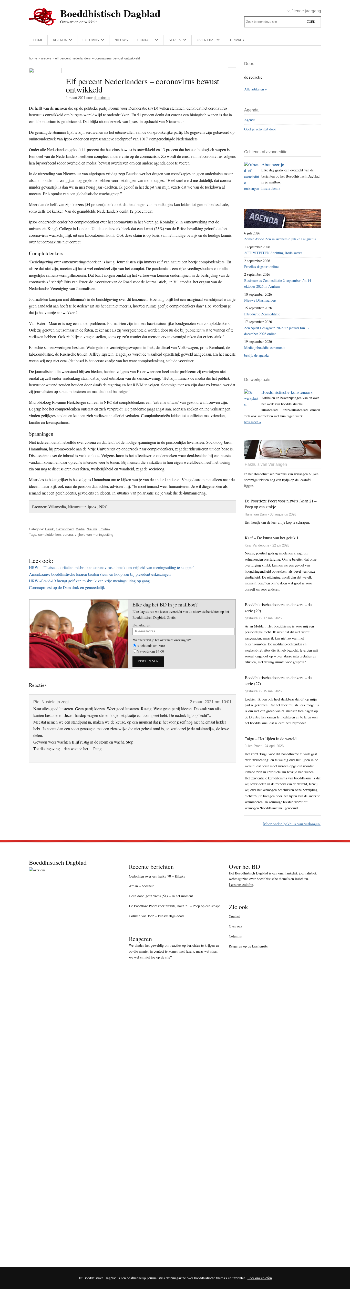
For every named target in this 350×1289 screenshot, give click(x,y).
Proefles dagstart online (261, 266)
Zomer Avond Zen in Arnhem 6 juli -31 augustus (280, 238)
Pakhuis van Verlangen (266, 464)
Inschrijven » (270, 188)
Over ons (235, 926)
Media (80, 529)
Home (33, 58)
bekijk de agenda (256, 355)
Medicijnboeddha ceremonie (264, 347)
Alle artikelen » (255, 89)
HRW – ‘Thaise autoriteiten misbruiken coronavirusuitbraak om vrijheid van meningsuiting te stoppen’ (111, 567)
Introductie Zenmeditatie (262, 314)
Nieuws (46, 58)
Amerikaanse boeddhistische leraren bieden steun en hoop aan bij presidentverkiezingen (100, 574)
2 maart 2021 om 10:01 (211, 702)
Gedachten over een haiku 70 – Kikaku (157, 876)
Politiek (104, 529)
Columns (235, 936)
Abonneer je (272, 164)
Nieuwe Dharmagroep (260, 300)
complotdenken (49, 535)
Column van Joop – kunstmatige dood (156, 915)
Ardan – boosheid (142, 885)
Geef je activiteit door (260, 129)
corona (68, 535)
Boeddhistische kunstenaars (287, 392)
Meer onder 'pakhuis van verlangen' (292, 823)
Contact (234, 916)
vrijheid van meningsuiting (94, 535)
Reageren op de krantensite (248, 946)
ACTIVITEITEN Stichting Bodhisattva (273, 252)
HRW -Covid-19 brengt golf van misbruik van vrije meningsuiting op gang (89, 580)
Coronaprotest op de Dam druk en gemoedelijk (67, 587)
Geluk (49, 529)
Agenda (249, 119)
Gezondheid (65, 529)
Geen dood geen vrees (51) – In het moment (161, 895)
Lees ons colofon (241, 884)
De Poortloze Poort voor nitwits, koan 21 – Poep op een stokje (174, 905)
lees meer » (252, 421)
